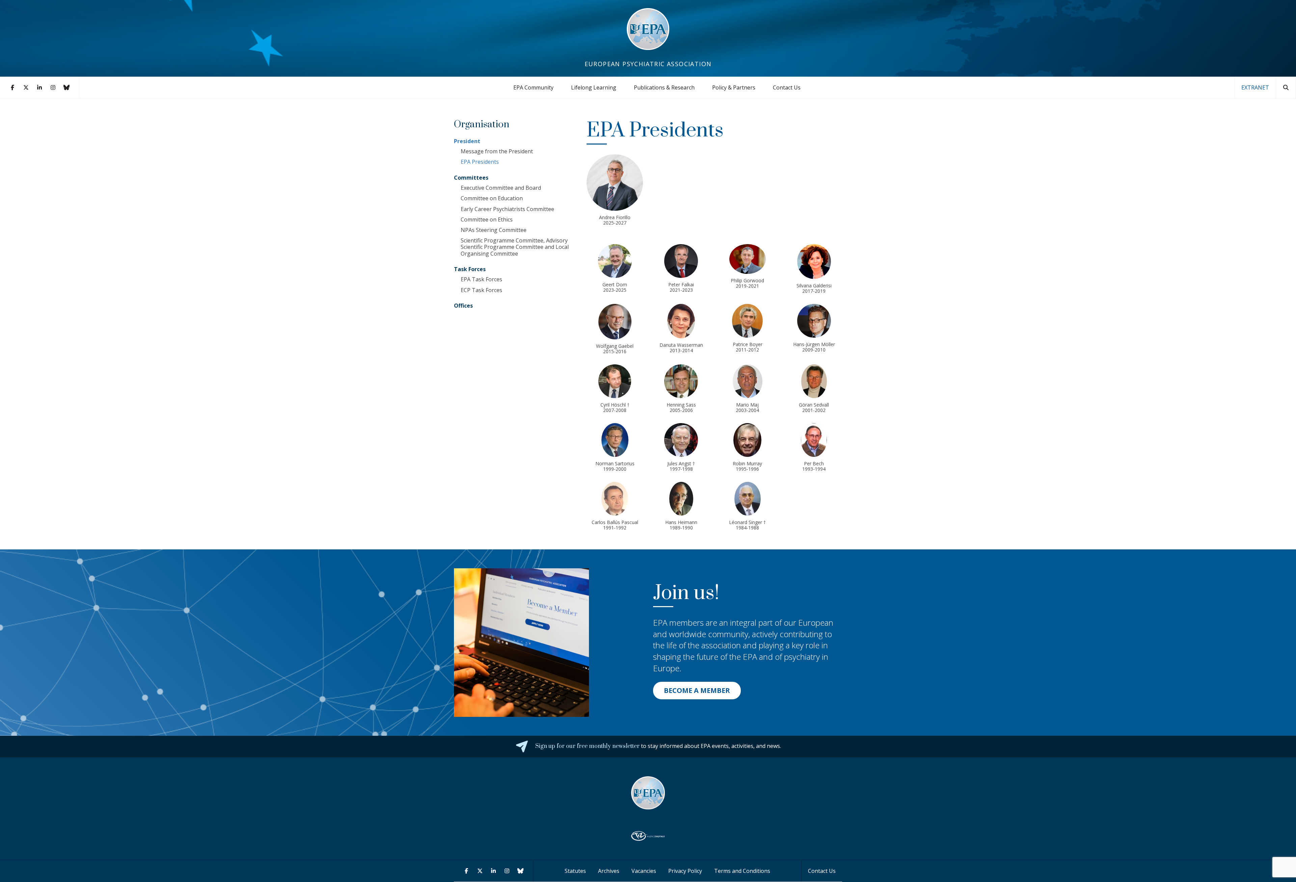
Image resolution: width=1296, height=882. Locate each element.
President (467, 141)
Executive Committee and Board (501, 187)
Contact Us (787, 87)
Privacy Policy (685, 871)
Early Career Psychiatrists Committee (507, 209)
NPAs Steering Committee (493, 230)
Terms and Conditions (742, 871)
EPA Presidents (480, 161)
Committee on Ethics (487, 219)
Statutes (575, 871)
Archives (608, 871)
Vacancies (643, 871)
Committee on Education (492, 198)
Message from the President (497, 151)
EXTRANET (1255, 87)
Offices (463, 305)
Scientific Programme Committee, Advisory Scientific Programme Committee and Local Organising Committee (515, 247)
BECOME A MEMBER (697, 690)
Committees (471, 177)
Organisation (481, 124)
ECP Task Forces (481, 290)
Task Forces (470, 269)
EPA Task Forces (481, 279)
